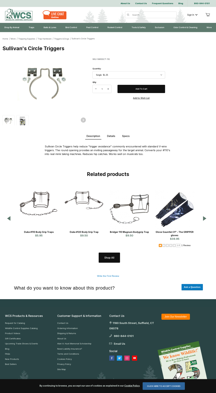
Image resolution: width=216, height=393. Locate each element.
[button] (9, 121)
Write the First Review (108, 276)
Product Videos (12, 333)
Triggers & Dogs (61, 39)
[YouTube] (134, 358)
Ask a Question (192, 287)
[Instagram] (127, 358)
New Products (12, 359)
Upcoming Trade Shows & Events (21, 343)
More (13, 39)
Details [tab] (111, 136)
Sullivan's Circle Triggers (83, 38)
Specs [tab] (126, 136)
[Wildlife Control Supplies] (19, 15)
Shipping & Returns (66, 333)
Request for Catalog (15, 323)
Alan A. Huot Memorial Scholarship (74, 343)
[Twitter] (119, 358)
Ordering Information (67, 328)
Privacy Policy (64, 364)
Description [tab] (93, 136)
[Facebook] (111, 358)
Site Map (61, 369)
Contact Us (62, 323)
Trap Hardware (45, 39)
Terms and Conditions (68, 354)
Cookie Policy (131, 385)
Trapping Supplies (26, 39)
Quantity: (97, 68)
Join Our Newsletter (176, 316)
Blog (7, 349)
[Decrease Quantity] (96, 89)
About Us (61, 338)
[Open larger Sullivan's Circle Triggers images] (45, 84)
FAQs (7, 354)
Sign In (190, 14)
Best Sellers (11, 364)
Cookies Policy (64, 359)
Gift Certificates (13, 338)
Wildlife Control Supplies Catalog (21, 328)
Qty (94, 82)
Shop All (109, 257)
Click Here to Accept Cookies (163, 386)
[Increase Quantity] (108, 89)
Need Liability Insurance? (69, 349)
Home (5, 39)
